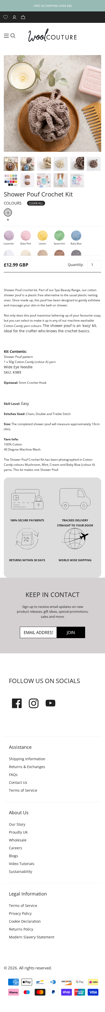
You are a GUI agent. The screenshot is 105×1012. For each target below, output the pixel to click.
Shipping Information (27, 758)
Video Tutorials (21, 863)
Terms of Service (23, 790)
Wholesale (18, 840)
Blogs (13, 855)
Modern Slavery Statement (31, 937)
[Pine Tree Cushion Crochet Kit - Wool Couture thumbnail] (44, 180)
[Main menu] (6, 35)
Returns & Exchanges (27, 766)
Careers (15, 847)
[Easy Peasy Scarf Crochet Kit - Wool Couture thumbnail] (11, 180)
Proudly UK (18, 832)
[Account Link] (15, 17)
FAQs (13, 774)
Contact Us (18, 782)
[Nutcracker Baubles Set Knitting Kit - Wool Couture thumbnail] (27, 180)
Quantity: (75, 264)
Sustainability (20, 871)
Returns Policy (21, 929)
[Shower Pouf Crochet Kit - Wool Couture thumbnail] (11, 164)
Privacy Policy (20, 913)
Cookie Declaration (25, 921)
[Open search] (13, 35)
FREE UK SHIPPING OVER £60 (53, 6)
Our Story (17, 824)
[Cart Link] (24, 17)
